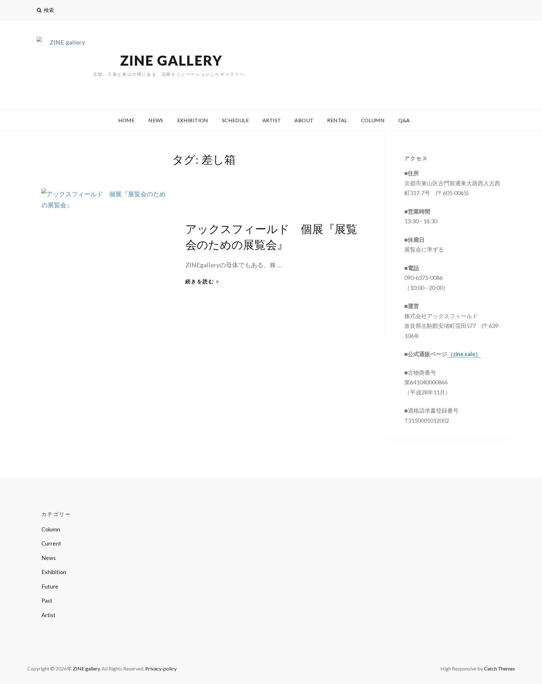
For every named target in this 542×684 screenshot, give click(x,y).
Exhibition (192, 120)
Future (49, 586)
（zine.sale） (464, 353)
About (304, 120)
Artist (272, 120)
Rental (337, 120)
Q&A (404, 120)
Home (126, 120)
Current (51, 543)
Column (373, 120)
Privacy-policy (161, 668)
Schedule (235, 120)
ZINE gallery (171, 60)
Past (46, 600)
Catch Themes (499, 668)
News (155, 120)
